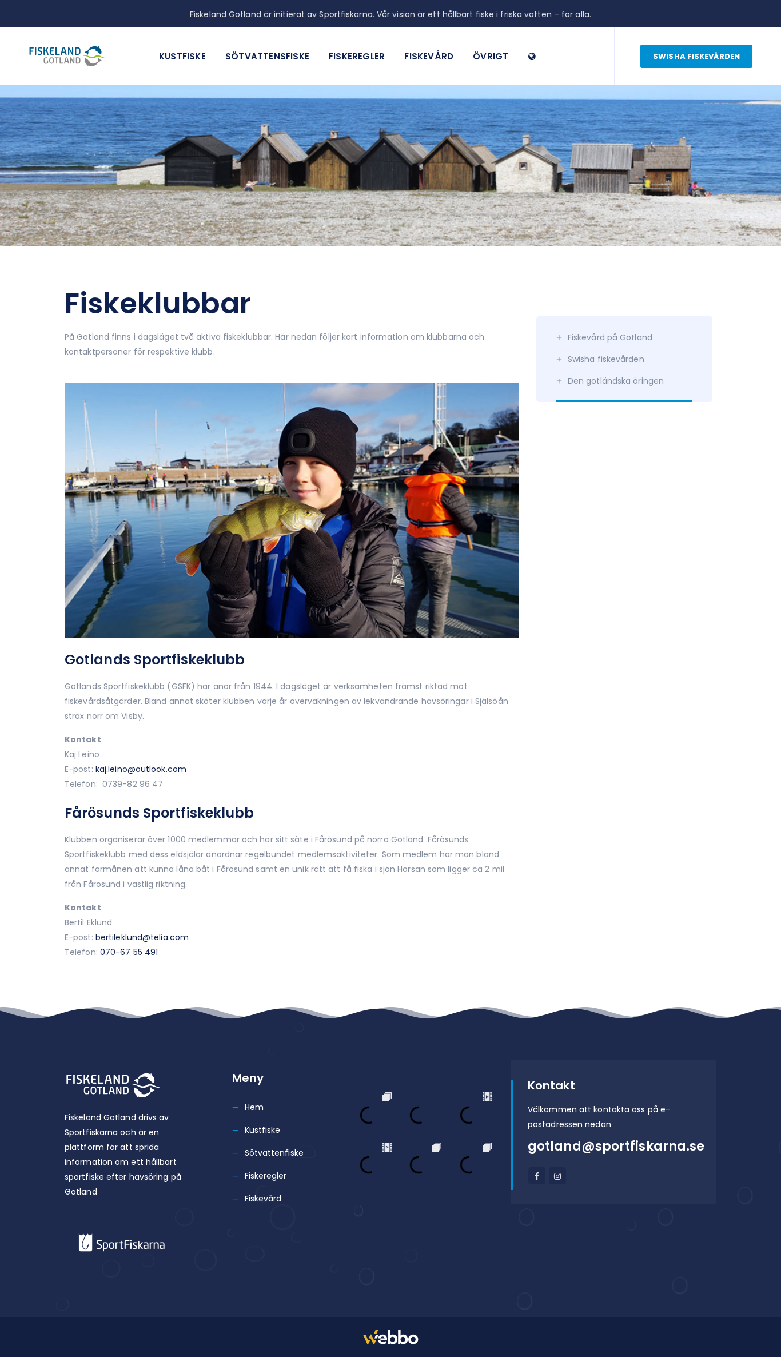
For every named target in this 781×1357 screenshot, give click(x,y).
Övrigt (490, 56)
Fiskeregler (357, 56)
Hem (254, 1107)
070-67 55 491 (129, 952)
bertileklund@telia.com (142, 937)
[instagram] (557, 1175)
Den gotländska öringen (616, 381)
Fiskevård (428, 56)
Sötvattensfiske (267, 56)
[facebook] (536, 1175)
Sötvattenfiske (274, 1153)
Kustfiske (182, 56)
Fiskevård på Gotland (610, 337)
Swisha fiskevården (696, 56)
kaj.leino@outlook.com (140, 769)
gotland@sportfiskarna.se (616, 1146)
